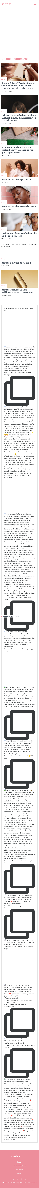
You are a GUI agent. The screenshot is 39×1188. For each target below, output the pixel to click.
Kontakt (13, 1183)
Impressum (34, 1183)
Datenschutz (23, 1183)
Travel (19, 1174)
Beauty (19, 1162)
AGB (28, 1183)
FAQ (18, 1183)
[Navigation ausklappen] (35, 3)
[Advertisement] (19, 32)
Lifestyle (19, 1170)
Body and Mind (20, 1166)
